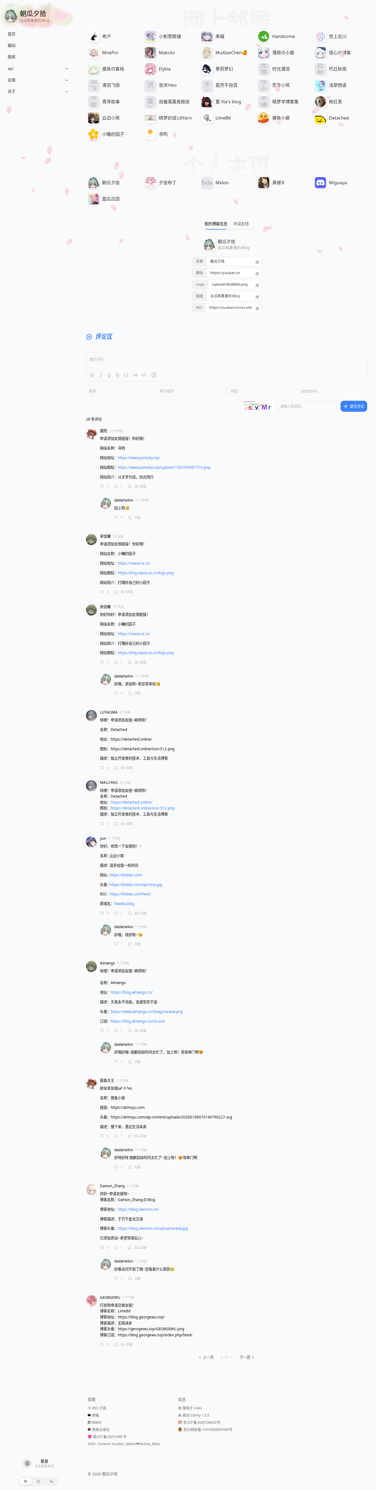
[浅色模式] (25, 1481)
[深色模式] (51, 1481)
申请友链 (241, 223)
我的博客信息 (215, 223)
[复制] (257, 261)
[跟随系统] (38, 1481)
